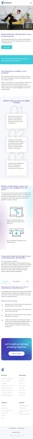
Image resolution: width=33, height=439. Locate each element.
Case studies (4, 408)
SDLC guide (4, 413)
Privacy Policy (21, 428)
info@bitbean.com (24, 405)
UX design (4, 383)
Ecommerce (22, 390)
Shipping (21, 388)
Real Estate (22, 393)
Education (22, 381)
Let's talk (7, 47)
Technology (22, 385)
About (3, 405)
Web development (6, 388)
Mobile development (7, 390)
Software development (7, 385)
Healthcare (22, 378)
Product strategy (6, 381)
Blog (2, 418)
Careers (3, 415)
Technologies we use (7, 410)
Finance (21, 383)
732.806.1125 (22, 408)
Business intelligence (7, 395)
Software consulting (6, 378)
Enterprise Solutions (6, 393)
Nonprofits (22, 395)
